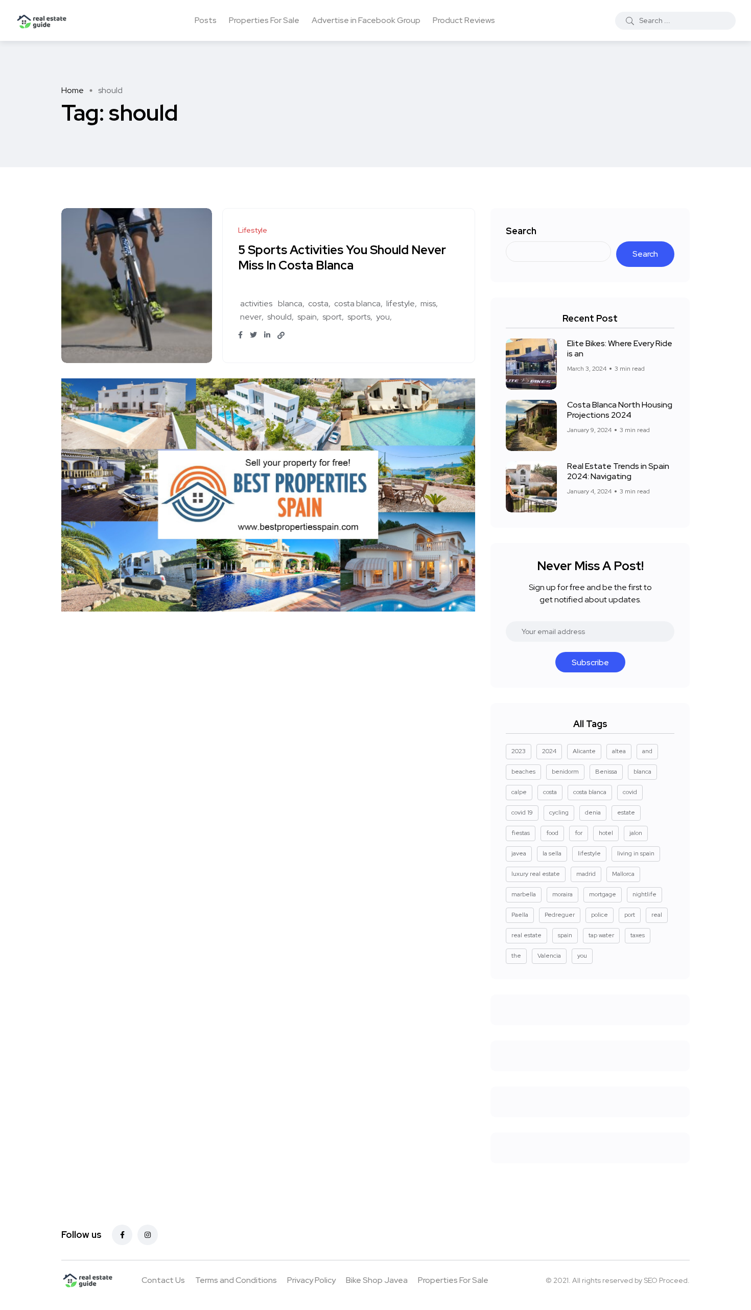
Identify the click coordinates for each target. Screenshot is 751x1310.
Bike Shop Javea (377, 1280)
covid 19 (522, 812)
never (251, 316)
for (578, 833)
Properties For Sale (264, 20)
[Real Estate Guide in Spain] (41, 20)
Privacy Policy (311, 1280)
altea (619, 751)
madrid (586, 874)
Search (521, 231)
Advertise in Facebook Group (366, 20)
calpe (519, 792)
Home (72, 90)
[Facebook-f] (122, 1235)
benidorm (565, 771)
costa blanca (357, 303)
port (629, 915)
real (656, 915)
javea (518, 853)
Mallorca (623, 874)
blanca (290, 303)
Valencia (549, 956)
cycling (559, 812)
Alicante (584, 751)
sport (332, 316)
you (383, 316)
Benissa (606, 771)
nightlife (644, 894)
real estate (526, 935)
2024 (549, 751)
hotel (606, 833)
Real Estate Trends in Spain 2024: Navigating (618, 471)
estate (626, 812)
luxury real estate (535, 874)
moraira (562, 894)
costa (318, 303)
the (516, 956)
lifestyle (400, 303)
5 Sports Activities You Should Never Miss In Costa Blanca (342, 258)
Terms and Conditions (236, 1280)
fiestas (520, 833)
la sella (552, 853)
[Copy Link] (281, 335)
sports (358, 316)
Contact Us (163, 1280)
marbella (523, 894)
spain (307, 316)
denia (593, 812)
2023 (518, 751)
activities (256, 303)
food (552, 833)
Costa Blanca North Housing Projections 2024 (619, 409)
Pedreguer (560, 915)
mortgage (602, 894)
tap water (601, 935)
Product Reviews (464, 20)
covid (630, 792)
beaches (523, 771)
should (279, 316)
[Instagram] (147, 1235)
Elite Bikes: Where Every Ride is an (619, 348)
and (647, 751)
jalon (635, 833)
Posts (206, 20)
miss (428, 303)
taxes (637, 935)
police (599, 915)
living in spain (635, 853)
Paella (519, 915)
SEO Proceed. (667, 1280)
